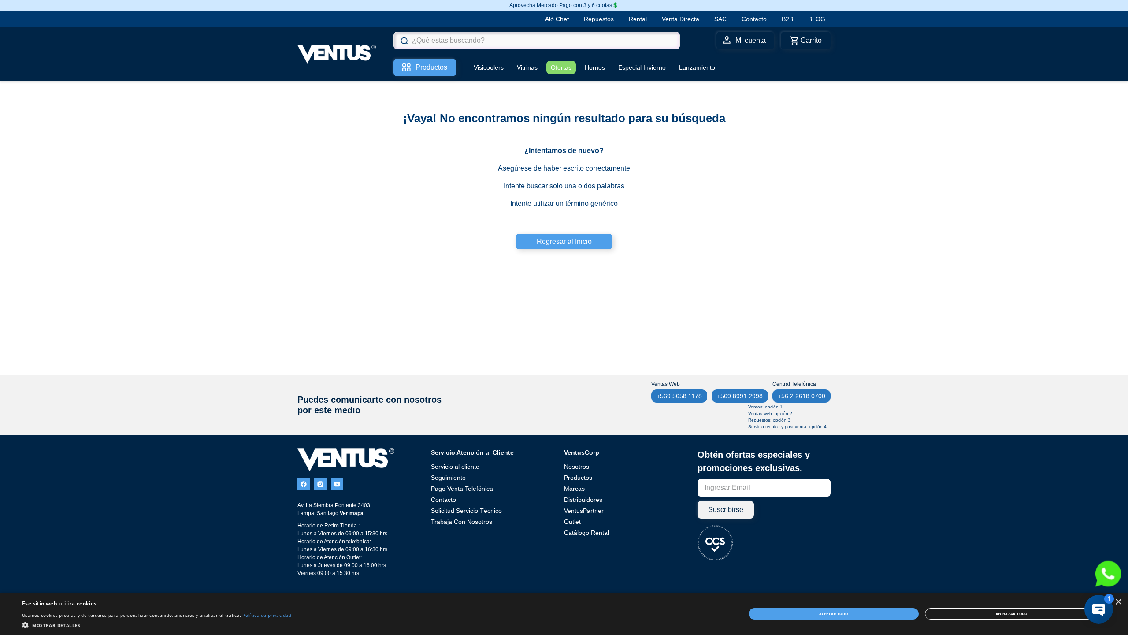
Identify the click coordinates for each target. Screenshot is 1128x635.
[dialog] (564, 614)
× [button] (1118, 602)
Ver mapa (352, 513)
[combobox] (536, 40)
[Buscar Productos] (404, 40)
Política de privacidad (266, 615)
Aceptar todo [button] (833, 613)
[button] (156, 624)
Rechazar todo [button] (1012, 613)
